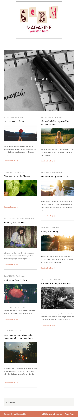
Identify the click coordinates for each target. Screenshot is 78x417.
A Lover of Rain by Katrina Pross (56, 283)
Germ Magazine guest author (25, 218)
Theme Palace (69, 414)
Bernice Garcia (57, 172)
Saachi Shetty (19, 117)
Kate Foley (55, 227)
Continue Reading (10, 160)
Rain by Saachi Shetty (14, 121)
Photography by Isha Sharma (17, 176)
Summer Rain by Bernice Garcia (55, 176)
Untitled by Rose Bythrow (16, 280)
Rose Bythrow (20, 276)
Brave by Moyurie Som (14, 222)
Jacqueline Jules (57, 117)
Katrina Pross (57, 279)
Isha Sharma (20, 172)
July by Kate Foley (49, 231)
